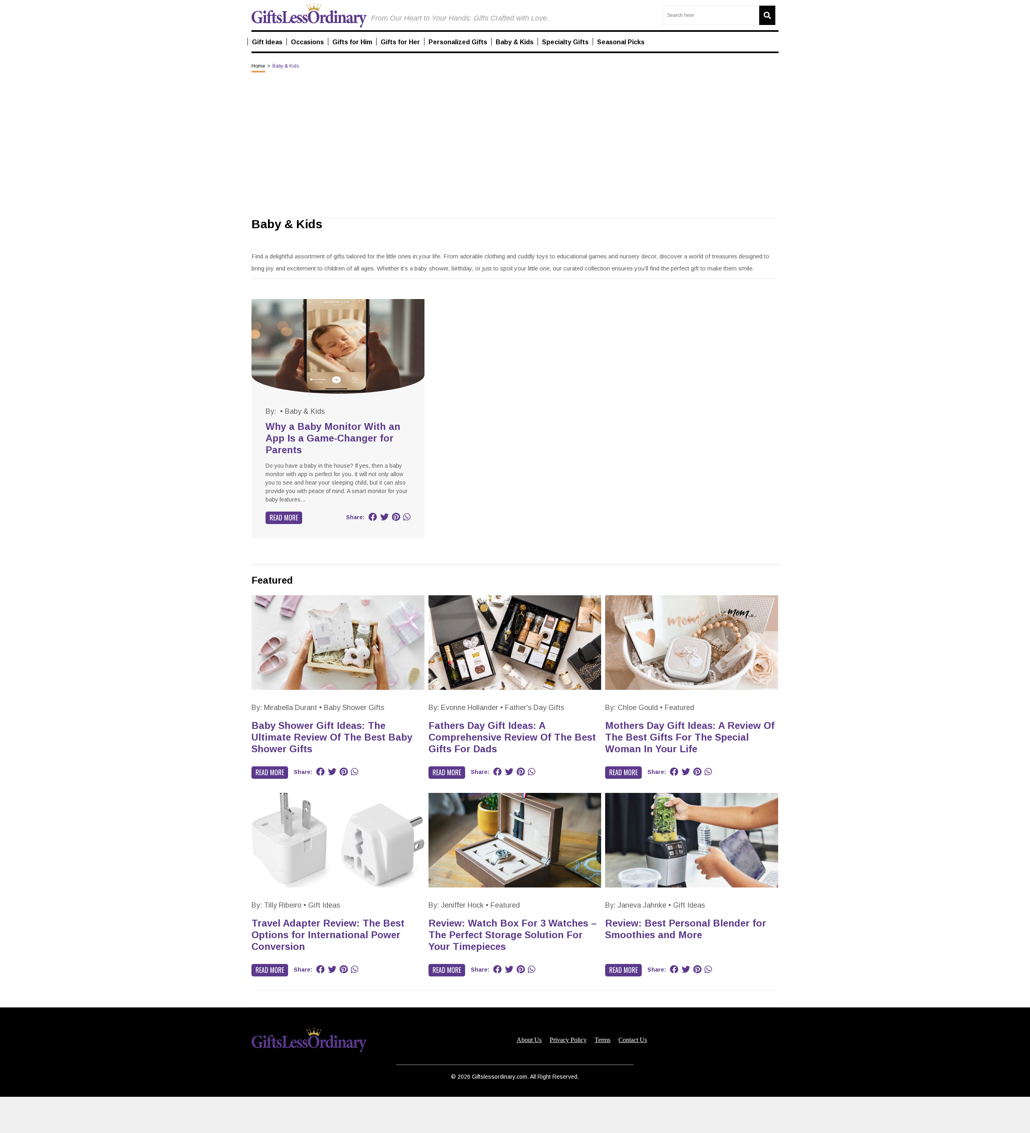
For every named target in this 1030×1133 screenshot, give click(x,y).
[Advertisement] (515, 1115)
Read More (284, 517)
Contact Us (632, 1040)
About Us (529, 1040)
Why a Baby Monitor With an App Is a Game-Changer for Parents (333, 438)
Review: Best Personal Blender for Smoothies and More (685, 929)
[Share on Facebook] (373, 517)
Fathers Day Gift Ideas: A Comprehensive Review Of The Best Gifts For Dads (512, 737)
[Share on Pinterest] (396, 517)
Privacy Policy (568, 1040)
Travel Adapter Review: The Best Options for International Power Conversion (327, 935)
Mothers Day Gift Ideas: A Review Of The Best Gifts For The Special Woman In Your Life (690, 737)
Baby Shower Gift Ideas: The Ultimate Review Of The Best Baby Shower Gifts (331, 737)
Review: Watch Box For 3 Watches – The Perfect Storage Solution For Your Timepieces (512, 935)
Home (258, 66)
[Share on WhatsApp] (406, 517)
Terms (602, 1040)
